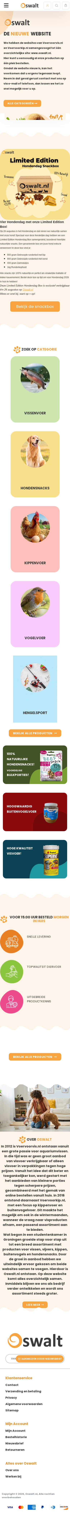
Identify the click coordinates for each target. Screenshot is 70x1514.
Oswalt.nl (28, 289)
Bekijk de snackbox (35, 306)
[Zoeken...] (56, 5)
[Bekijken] (65, 5)
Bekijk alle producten (32, 733)
